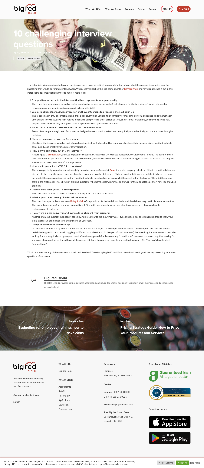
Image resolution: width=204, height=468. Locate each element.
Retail (62, 391)
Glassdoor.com (53, 154)
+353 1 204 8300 (121, 392)
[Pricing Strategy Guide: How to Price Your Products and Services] (153, 328)
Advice (21, 58)
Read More (194, 463)
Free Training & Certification (118, 375)
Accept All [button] (182, 463)
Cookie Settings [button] (166, 463)
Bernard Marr (131, 88)
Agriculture (64, 400)
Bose (112, 170)
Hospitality (64, 395)
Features (108, 370)
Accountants (65, 386)
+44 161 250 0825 (117, 396)
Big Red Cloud (24, 52)
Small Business (34, 58)
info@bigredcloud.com (121, 404)
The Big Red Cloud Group (117, 412)
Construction (65, 409)
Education (64, 404)
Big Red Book (65, 370)
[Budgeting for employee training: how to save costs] (51, 328)
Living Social (76, 201)
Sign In (16, 401)
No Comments (149, 46)
